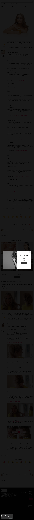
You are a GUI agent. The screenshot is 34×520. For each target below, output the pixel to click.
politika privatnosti (6, 516)
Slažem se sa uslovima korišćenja (24, 264)
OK (10, 518)
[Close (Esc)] (30, 252)
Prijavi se (24, 262)
